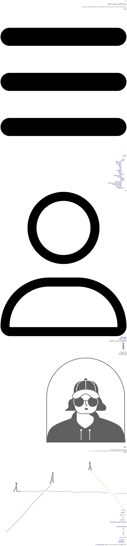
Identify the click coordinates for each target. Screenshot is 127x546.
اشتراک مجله (123, 337)
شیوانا (120, 171)
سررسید (122, 180)
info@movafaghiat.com (121, 526)
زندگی (119, 165)
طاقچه (122, 512)
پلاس (120, 169)
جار (123, 517)
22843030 (118, 522)
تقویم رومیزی (118, 185)
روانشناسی (121, 174)
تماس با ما (121, 539)
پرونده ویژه (118, 163)
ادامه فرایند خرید (122, 354)
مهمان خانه (118, 162)
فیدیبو (122, 509)
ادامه (125, 452)
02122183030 (113, 522)
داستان (119, 172)
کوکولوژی (119, 176)
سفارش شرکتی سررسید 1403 (114, 182)
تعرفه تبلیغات (121, 542)
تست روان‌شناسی (117, 175)
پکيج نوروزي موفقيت (116, 184)
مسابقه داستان (120, 187)
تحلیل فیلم (119, 170)
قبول (125, 9)
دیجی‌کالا (122, 514)
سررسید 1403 (118, 181)
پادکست (122, 179)
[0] (120, 339)
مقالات (122, 160)
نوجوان (119, 166)
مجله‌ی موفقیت (100, 544)
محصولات (122, 177)
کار (120, 167)
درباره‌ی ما (121, 540)
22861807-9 (123, 522)
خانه (123, 158)
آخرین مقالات (118, 161)
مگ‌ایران (122, 519)
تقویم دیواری (118, 186)
